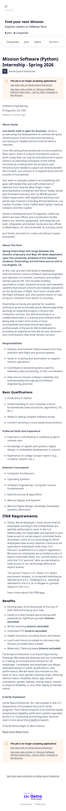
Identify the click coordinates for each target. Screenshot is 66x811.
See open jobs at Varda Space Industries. (31, 85)
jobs (26, 42)
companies (12, 42)
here (42, 592)
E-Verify (33, 720)
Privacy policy (26, 804)
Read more (8, 731)
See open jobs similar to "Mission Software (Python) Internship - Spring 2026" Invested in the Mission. (34, 92)
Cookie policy (40, 804)
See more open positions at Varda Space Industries (33, 776)
